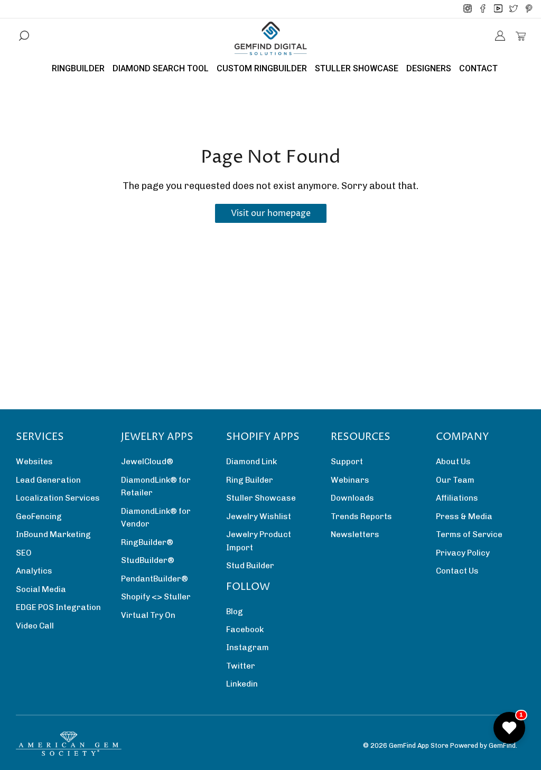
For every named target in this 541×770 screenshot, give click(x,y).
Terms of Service (469, 534)
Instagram (247, 647)
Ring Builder (249, 480)
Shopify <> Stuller (156, 597)
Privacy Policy (463, 553)
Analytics (34, 571)
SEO (24, 553)
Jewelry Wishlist (258, 516)
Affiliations (457, 498)
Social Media (41, 589)
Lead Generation (48, 480)
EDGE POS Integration (58, 607)
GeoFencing (39, 516)
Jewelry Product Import (258, 541)
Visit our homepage (271, 213)
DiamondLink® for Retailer (156, 486)
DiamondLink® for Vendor (156, 517)
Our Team (455, 480)
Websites (34, 461)
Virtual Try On (148, 615)
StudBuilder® (147, 560)
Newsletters (355, 534)
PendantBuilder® (154, 579)
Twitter (240, 666)
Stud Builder (250, 565)
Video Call (35, 626)
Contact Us (457, 571)
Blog (234, 611)
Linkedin (242, 684)
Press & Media (464, 516)
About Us (453, 461)
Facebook (245, 629)
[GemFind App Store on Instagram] (467, 9)
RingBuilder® (147, 542)
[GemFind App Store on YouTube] (498, 9)
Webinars (350, 480)
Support (347, 461)
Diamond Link (251, 461)
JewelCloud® (147, 461)
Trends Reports (361, 516)
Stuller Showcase (261, 498)
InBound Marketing (53, 534)
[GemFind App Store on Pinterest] (529, 9)
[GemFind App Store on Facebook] (483, 9)
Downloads (352, 498)
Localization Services (58, 498)
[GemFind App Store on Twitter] (513, 9)
